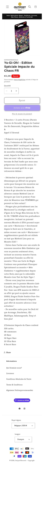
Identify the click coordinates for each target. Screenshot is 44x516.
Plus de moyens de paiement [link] (22, 114)
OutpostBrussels (20, 460)
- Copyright (31, 460)
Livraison (10, 373)
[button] (7, 7)
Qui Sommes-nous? (14, 368)
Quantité (7, 86)
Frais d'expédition (19, 79)
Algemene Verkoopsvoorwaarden (19, 390)
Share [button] (8, 352)
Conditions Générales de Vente (18, 379)
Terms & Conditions (14, 385)
